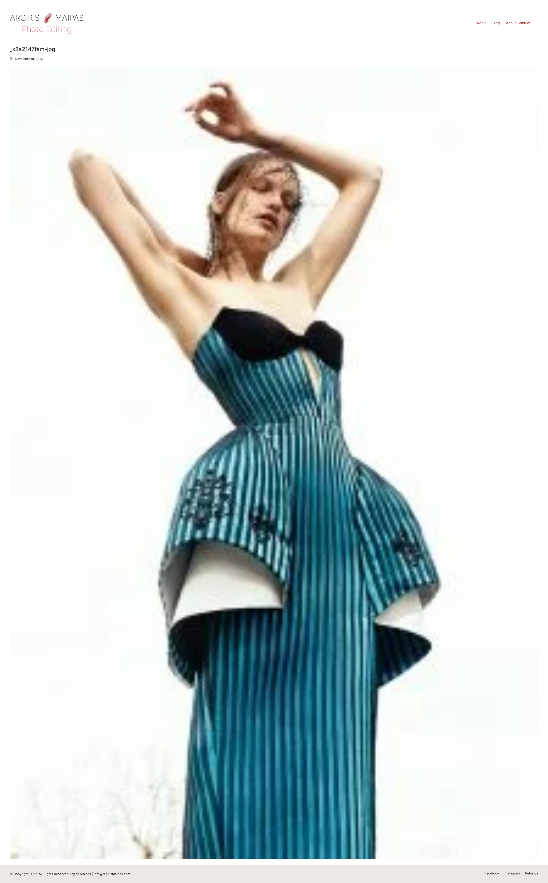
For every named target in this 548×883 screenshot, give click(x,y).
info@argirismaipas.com (112, 874)
